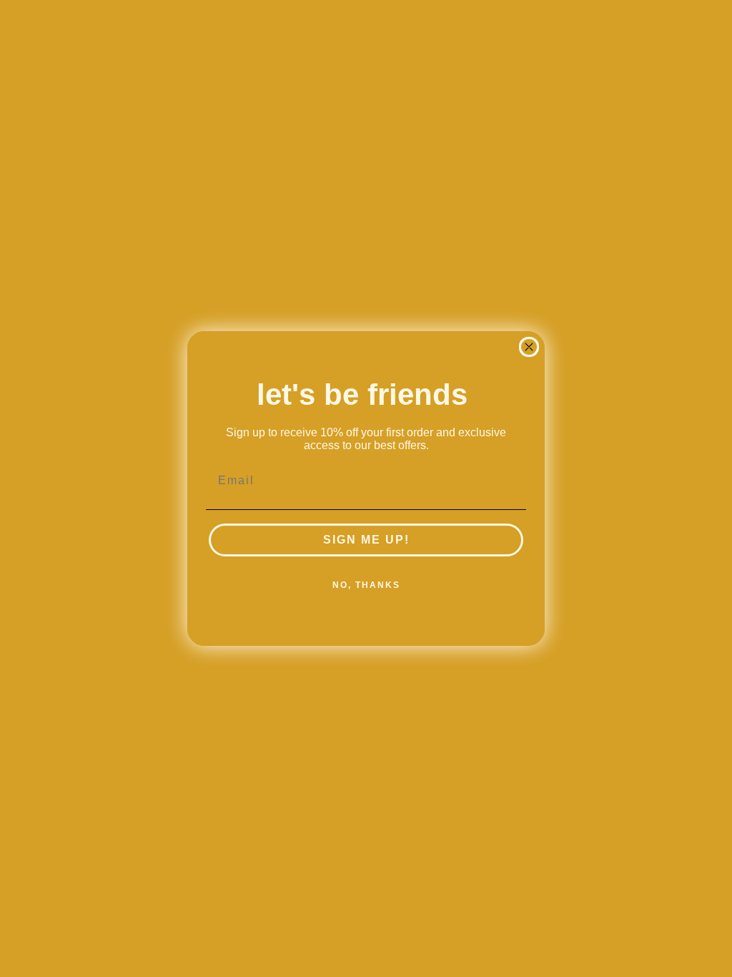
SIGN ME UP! (366, 540)
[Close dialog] (529, 346)
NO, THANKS (366, 585)
